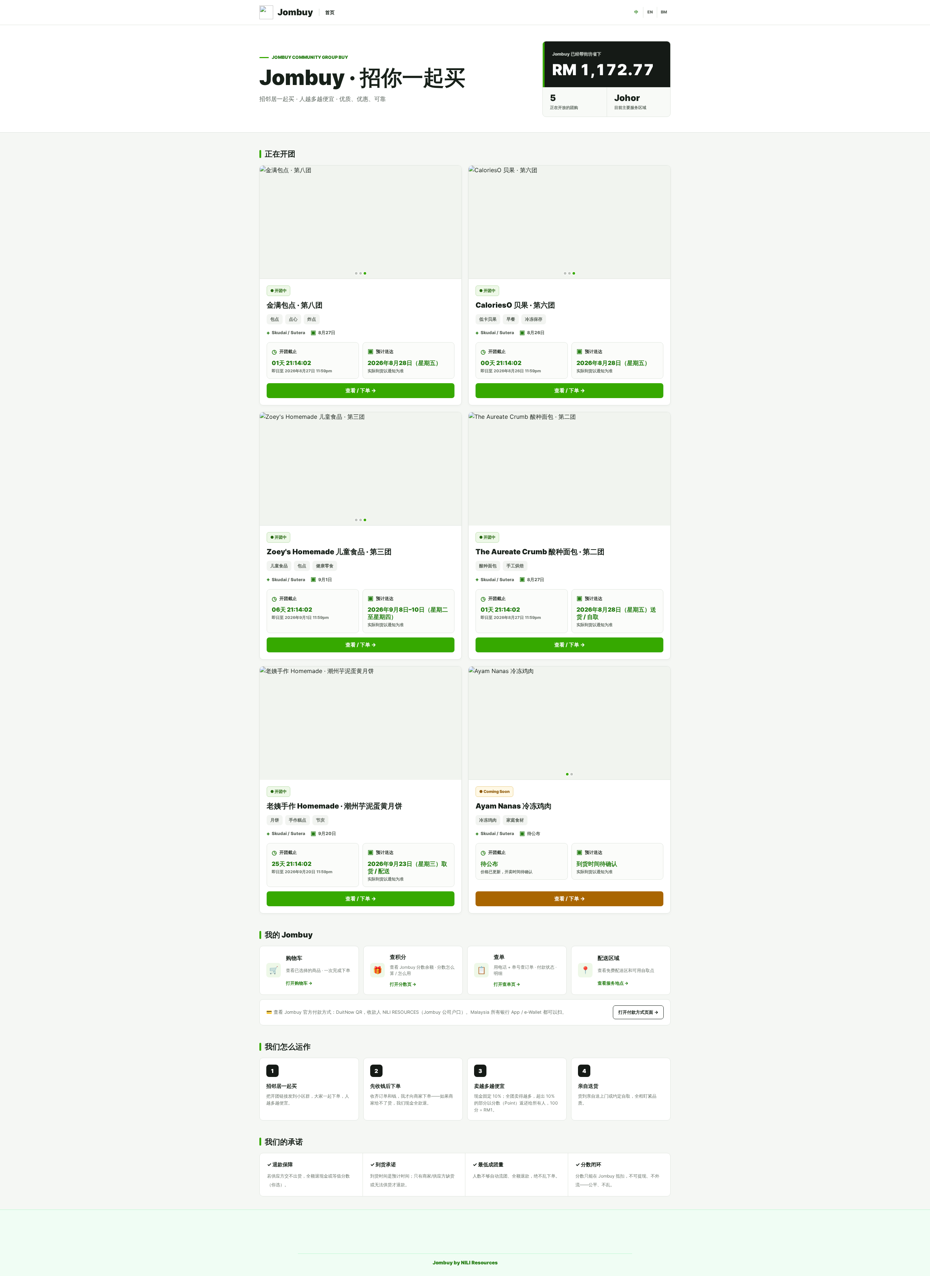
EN (650, 12)
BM (664, 12)
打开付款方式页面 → (638, 1012)
